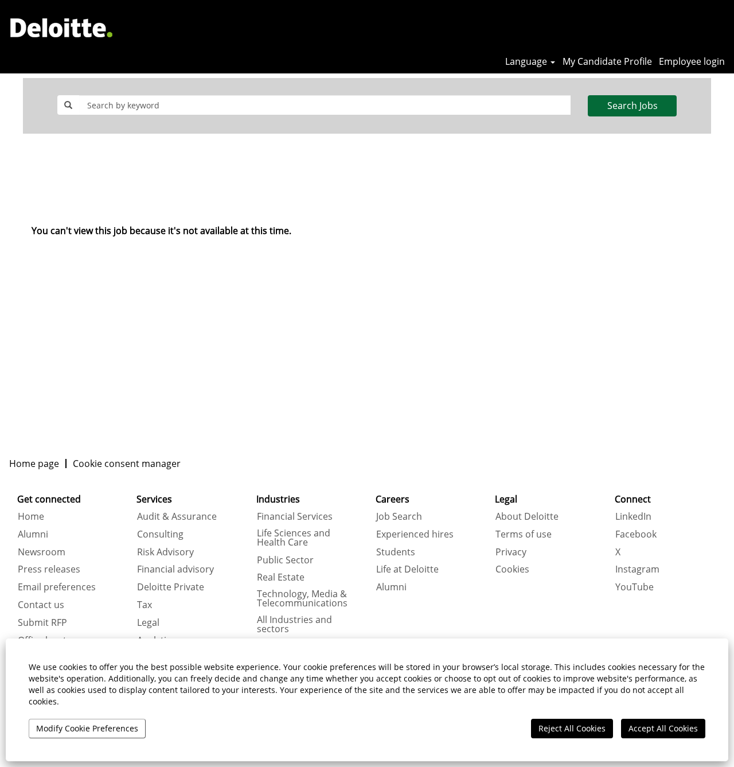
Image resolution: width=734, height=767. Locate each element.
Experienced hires (415, 534)
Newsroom (41, 552)
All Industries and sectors (294, 624)
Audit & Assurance (177, 516)
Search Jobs (632, 105)
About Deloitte (527, 516)
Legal (148, 622)
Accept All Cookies (663, 728)
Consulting (160, 534)
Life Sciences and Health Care (293, 537)
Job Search (399, 516)
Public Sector (285, 560)
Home (31, 516)
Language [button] (527, 61)
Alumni (33, 534)
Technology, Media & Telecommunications (302, 598)
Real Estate (280, 577)
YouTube (634, 587)
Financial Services (295, 516)
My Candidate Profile (607, 61)
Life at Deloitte (407, 569)
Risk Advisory (165, 552)
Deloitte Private (170, 587)
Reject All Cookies (572, 728)
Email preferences (57, 587)
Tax (144, 604)
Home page (34, 463)
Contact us (41, 604)
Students (395, 552)
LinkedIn (633, 516)
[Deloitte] (61, 27)
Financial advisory (175, 569)
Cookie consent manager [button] (127, 463)
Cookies (512, 569)
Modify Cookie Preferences (87, 728)
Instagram (637, 569)
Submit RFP (42, 622)
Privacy (510, 552)
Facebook (636, 534)
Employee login (692, 61)
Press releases (49, 569)
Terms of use (523, 534)
